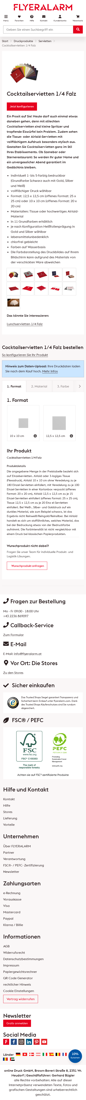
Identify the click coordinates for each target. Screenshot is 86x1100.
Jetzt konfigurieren (22, 106)
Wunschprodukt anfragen (27, 566)
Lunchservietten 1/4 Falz (25, 324)
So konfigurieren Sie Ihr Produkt (25, 355)
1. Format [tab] (14, 386)
